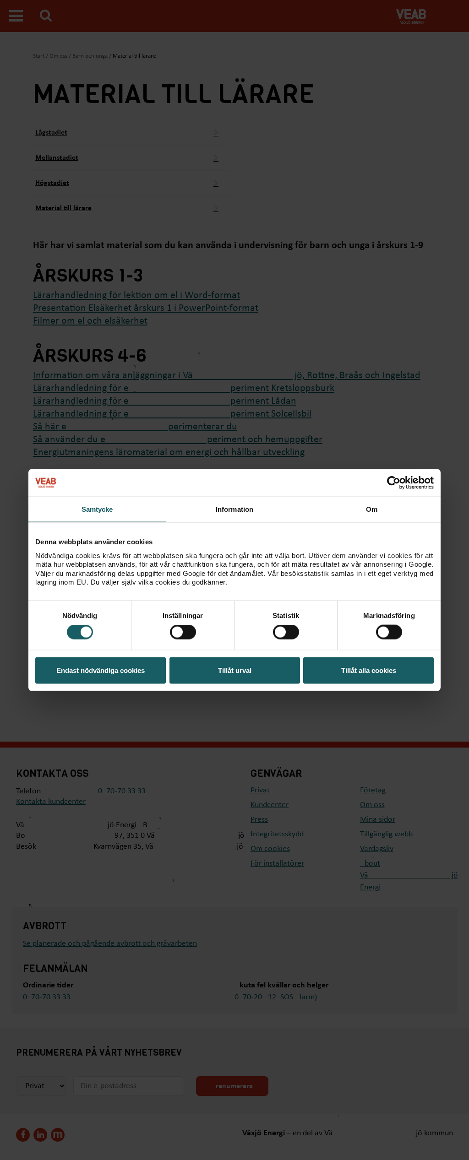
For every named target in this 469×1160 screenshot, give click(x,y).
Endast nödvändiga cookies (100, 670)
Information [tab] (234, 509)
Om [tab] (371, 509)
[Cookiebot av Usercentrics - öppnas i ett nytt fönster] (394, 483)
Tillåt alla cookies (368, 670)
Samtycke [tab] (97, 509)
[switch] (183, 632)
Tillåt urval (234, 670)
